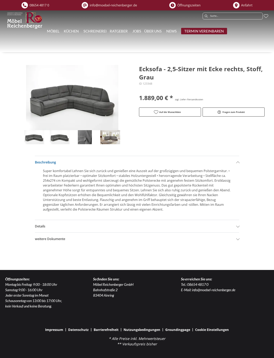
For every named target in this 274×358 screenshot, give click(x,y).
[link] (53, 31)
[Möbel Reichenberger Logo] (25, 20)
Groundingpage (177, 330)
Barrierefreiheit (106, 330)
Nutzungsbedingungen (142, 330)
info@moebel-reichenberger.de (213, 290)
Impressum (54, 330)
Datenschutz (78, 330)
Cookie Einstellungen (212, 330)
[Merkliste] (266, 16)
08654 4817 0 (197, 284)
